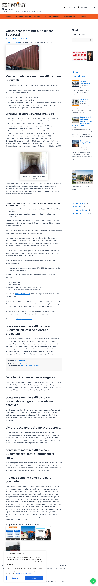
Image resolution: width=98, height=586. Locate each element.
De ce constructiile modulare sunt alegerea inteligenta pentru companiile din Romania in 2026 (82, 121)
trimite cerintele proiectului (30, 366)
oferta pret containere (24, 319)
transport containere (22, 294)
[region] (25, 566)
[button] (12, 16)
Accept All (34, 578)
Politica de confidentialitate (24, 573)
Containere (8, 9)
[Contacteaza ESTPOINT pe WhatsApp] (93, 581)
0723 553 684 (20, 361)
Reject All (15, 578)
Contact (83, 17)
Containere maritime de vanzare (28, 17)
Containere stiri (69, 17)
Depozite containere (52, 17)
